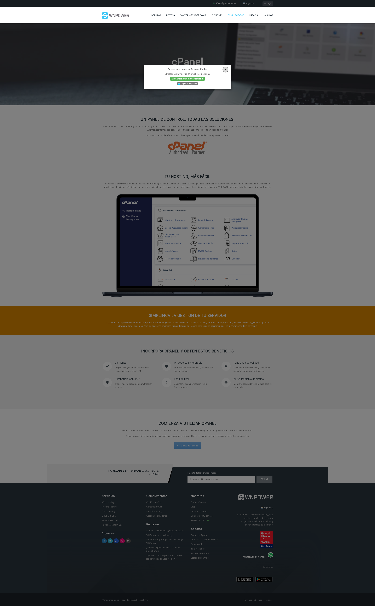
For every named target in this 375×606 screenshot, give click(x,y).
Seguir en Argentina (188, 84)
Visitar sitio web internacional (187, 78)
